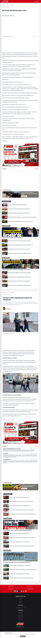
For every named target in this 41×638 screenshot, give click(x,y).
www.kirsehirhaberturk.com (20, 607)
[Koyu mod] (35, 1)
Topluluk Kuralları (20, 616)
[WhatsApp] (15, 591)
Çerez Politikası (20, 612)
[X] (19, 591)
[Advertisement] (20, 45)
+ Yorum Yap (36, 168)
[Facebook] (17, 591)
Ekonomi (20, 601)
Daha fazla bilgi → (33, 634)
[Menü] (38, 1)
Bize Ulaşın (12, 586)
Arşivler (11, 588)
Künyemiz (30, 586)
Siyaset (20, 600)
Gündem (20, 598)
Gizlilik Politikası (30, 588)
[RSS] (26, 591)
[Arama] (36, 1)
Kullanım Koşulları (21, 615)
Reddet (17, 636)
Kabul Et (22, 636)
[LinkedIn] (21, 591)
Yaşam (20, 602)
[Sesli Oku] (34, 36)
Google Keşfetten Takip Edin (8, 36)
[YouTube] (24, 591)
